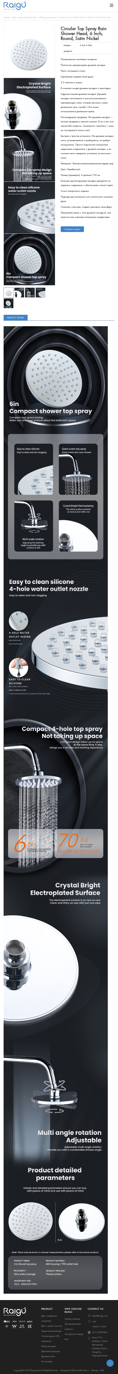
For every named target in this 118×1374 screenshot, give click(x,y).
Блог (66, 1339)
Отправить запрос (72, 229)
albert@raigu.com (99, 1315)
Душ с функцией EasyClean (25, 17)
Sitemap (94, 1370)
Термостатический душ (51, 1331)
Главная (7, 17)
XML (102, 1370)
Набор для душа (48, 1346)
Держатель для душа (50, 1351)
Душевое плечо (48, 1356)
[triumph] (29, 51)
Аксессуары (46, 1361)
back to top (110, 1363)
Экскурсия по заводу (74, 1334)
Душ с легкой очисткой (51, 1326)
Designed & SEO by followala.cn (74, 1370)
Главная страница (72, 1318)
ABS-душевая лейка (47, 17)
